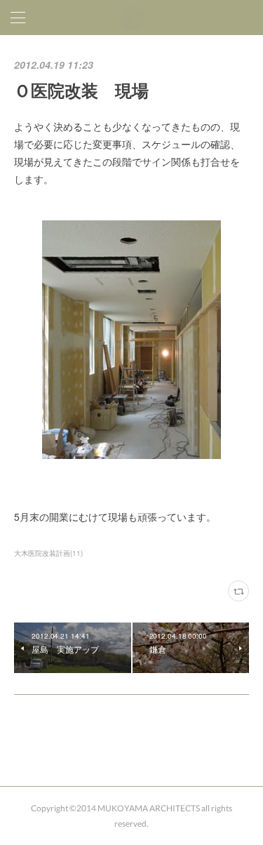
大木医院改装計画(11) (48, 553)
